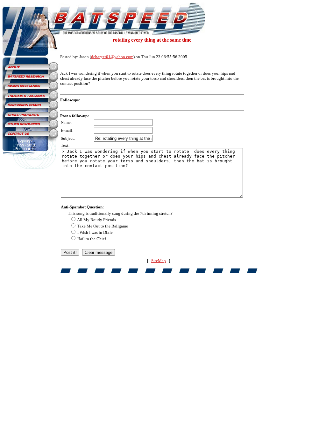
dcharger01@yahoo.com (112, 56)
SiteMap (158, 260)
